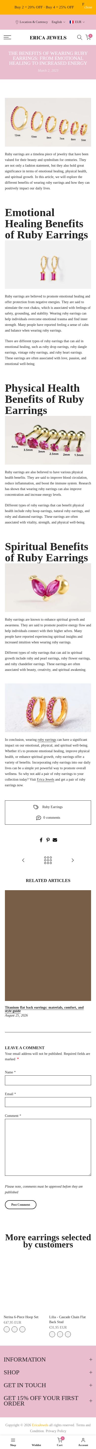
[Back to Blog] (48, 860)
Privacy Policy (56, 1431)
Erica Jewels (45, 779)
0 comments (51, 817)
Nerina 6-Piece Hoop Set (21, 1317)
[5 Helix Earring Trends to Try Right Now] (23, 860)
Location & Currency (34, 22)
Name (10, 1072)
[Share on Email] (55, 840)
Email (10, 1094)
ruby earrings (47, 740)
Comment (13, 1116)
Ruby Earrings (52, 807)
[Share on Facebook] (41, 840)
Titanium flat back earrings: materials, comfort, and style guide (44, 1009)
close (88, 7)
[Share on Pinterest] (48, 840)
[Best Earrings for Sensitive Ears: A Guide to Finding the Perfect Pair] (72, 860)
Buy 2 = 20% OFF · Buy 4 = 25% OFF (44, 7)
